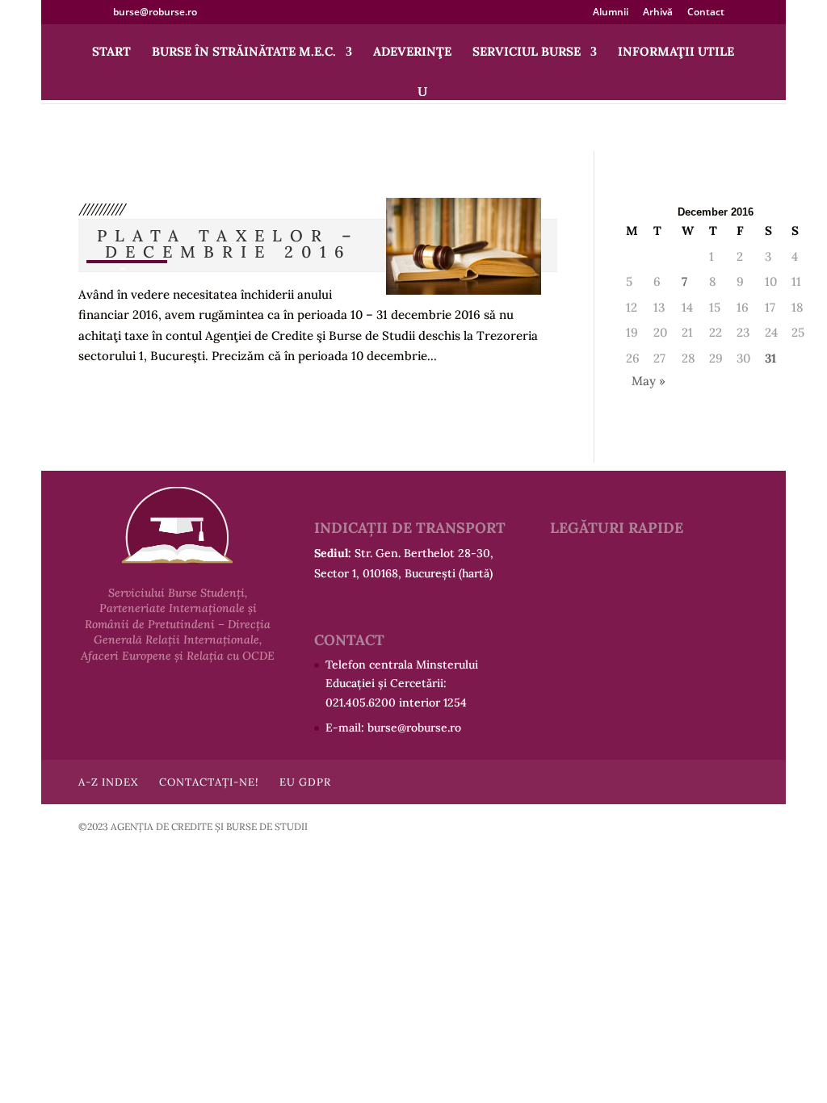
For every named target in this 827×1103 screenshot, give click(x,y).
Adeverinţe (412, 52)
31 (770, 358)
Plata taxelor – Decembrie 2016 (228, 243)
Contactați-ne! (208, 782)
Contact (705, 13)
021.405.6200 (360, 702)
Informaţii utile (676, 52)
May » (648, 380)
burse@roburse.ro (414, 727)
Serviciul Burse (526, 52)
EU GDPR (305, 782)
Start (111, 52)
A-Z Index (108, 782)
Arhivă (658, 13)
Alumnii (610, 13)
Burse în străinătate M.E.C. (244, 52)
